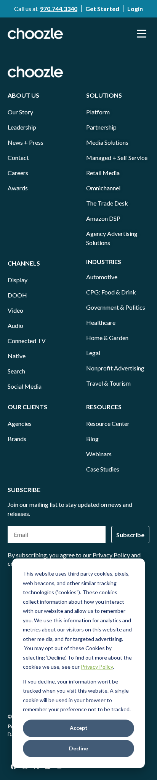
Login (135, 8)
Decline (78, 748)
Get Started (102, 8)
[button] (141, 33)
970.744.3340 (58, 8)
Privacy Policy (97, 666)
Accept (79, 728)
